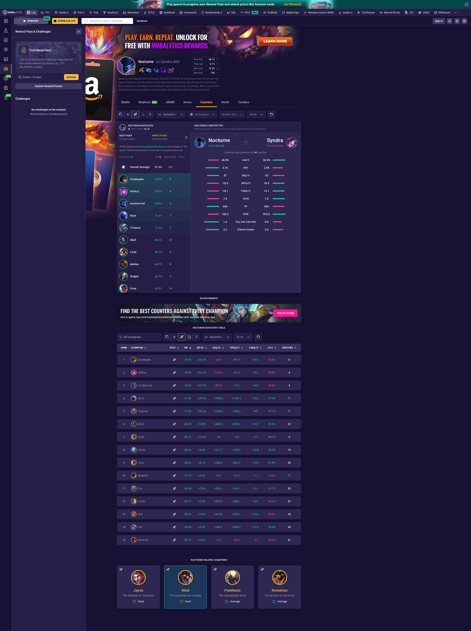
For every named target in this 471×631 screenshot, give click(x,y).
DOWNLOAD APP (67, 21)
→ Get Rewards (290, 4)
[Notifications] (450, 21)
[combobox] (107, 21)
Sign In (439, 21)
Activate (71, 77)
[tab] (125, 102)
